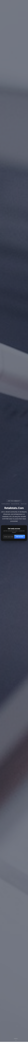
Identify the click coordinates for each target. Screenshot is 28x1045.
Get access (19, 536)
